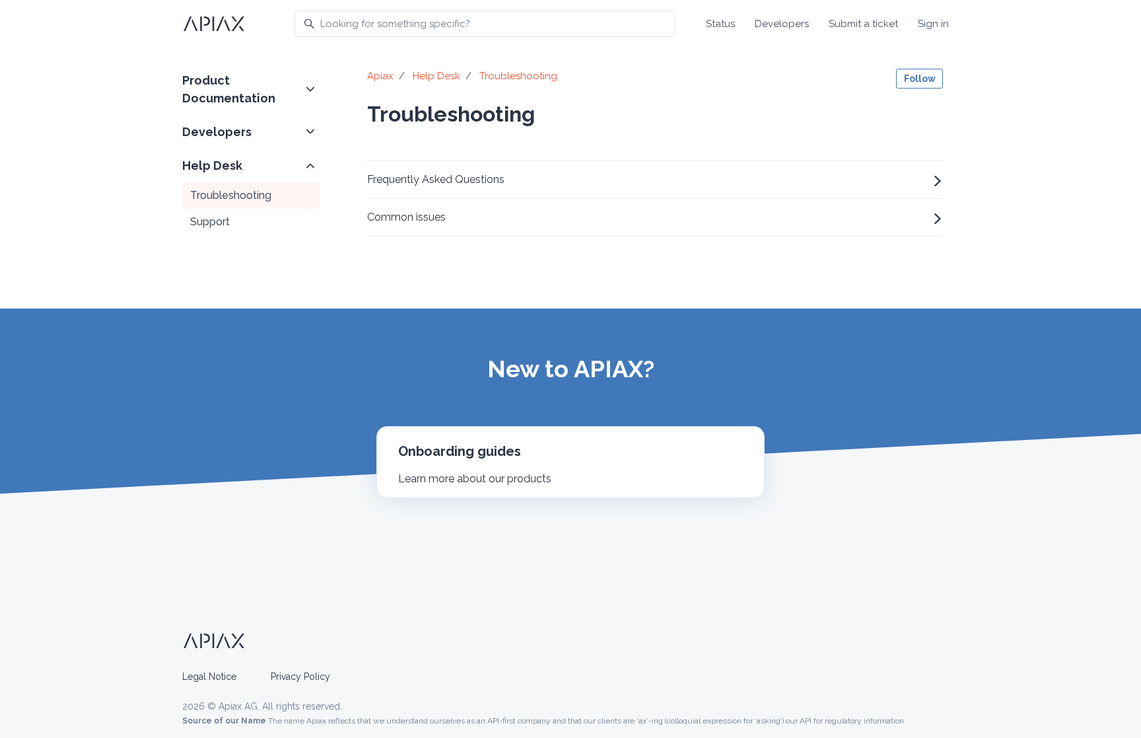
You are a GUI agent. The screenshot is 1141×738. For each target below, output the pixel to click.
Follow (920, 78)
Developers (782, 24)
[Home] (214, 24)
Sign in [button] (933, 24)
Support (210, 221)
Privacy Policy (300, 676)
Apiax (380, 76)
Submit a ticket (863, 24)
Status (720, 24)
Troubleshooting (230, 195)
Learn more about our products (474, 478)
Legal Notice (209, 676)
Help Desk (212, 165)
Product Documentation (228, 89)
